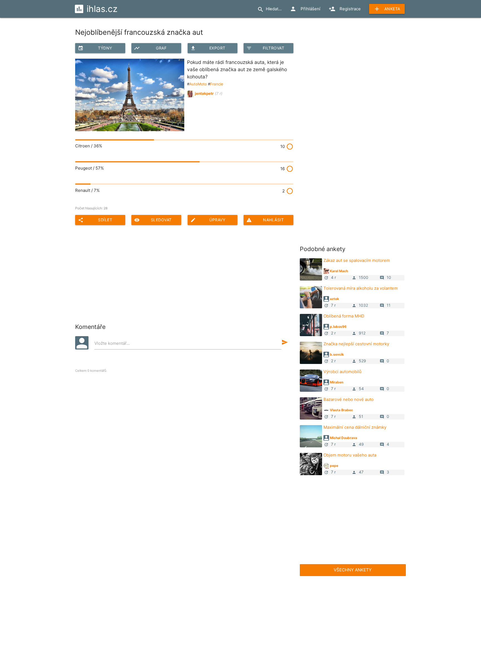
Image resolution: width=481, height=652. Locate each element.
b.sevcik (337, 354)
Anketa (387, 9)
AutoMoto (198, 84)
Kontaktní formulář (270, 614)
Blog (198, 614)
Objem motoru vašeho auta (349, 455)
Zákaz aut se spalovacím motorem (356, 260)
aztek (334, 299)
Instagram (372, 591)
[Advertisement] (341, 112)
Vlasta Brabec (341, 410)
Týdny (95, 48)
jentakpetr (204, 93)
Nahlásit (265, 220)
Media (216, 614)
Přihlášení (305, 9)
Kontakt (238, 614)
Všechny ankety (353, 569)
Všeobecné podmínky (188, 625)
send (284, 342)
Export (207, 48)
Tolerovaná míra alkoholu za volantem (360, 288)
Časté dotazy (119, 591)
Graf (150, 48)
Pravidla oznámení (295, 625)
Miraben (336, 382)
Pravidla (203, 591)
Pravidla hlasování (144, 625)
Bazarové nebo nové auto (348, 399)
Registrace (345, 9)
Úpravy (207, 220)
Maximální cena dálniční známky (354, 427)
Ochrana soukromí (336, 625)
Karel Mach (339, 271)
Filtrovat (265, 48)
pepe (334, 465)
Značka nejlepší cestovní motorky (356, 343)
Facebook (287, 591)
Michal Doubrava (343, 438)
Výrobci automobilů (342, 371)
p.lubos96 (338, 326)
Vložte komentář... (112, 343)
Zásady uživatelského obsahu (243, 625)
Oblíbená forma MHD (343, 316)
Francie (216, 84)
